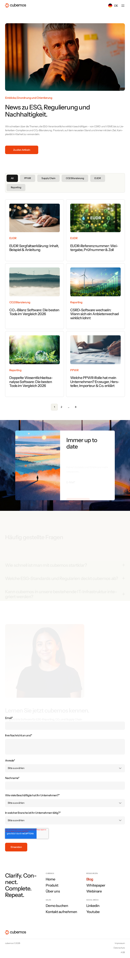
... (68, 406)
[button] (123, 6)
